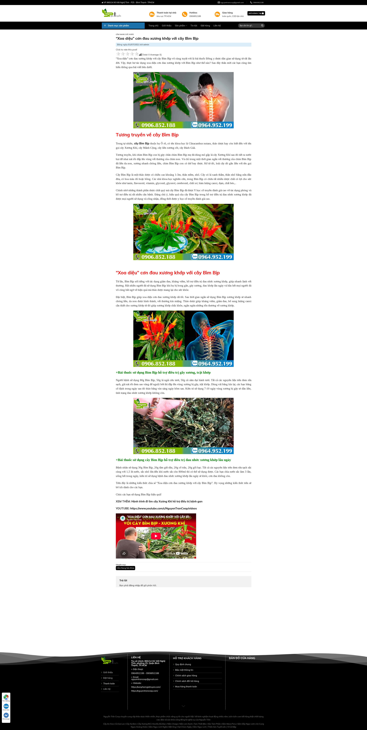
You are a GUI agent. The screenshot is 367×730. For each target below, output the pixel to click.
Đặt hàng (205, 25)
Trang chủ (153, 25)
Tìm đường (6, 701)
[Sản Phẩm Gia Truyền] (123, 13)
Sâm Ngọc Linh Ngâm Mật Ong (162, 727)
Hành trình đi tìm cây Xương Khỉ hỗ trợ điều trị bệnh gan (166, 501)
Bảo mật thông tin (184, 670)
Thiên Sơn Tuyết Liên (217, 727)
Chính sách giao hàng (186, 675)
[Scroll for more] (183, 706)
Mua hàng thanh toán (186, 686)
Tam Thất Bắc (200, 724)
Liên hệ (217, 25)
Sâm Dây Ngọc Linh (246, 724)
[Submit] (262, 25)
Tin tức (194, 25)
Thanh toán (109, 683)
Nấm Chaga (172, 724)
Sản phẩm (180, 25)
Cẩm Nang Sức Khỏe (125, 34)
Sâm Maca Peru (229, 724)
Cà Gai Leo (120, 724)
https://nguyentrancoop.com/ (144, 691)
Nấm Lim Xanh (186, 724)
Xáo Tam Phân (214, 724)
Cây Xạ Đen (131, 724)
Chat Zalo (6, 710)
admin (146, 44)
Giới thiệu (166, 25)
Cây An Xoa (108, 724)
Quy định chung (183, 664)
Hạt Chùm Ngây (184, 727)
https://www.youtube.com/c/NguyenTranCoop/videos (163, 508)
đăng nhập (134, 585)
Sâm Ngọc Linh (200, 727)
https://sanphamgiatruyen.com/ (146, 687)
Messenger (6, 719)
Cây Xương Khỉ (144, 724)
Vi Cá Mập (231, 727)
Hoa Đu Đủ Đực (159, 724)
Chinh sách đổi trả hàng (187, 681)
